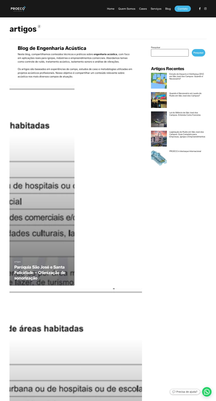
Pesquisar (155, 47)
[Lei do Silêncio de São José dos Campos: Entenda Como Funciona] (159, 120)
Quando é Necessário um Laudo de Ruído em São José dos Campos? (185, 94)
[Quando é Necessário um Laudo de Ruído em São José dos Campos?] (159, 101)
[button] (207, 392)
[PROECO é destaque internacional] (159, 159)
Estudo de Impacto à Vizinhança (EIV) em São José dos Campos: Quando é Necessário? (186, 76)
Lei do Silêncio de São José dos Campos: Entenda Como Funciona (185, 113)
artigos (17, 261)
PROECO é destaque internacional (185, 151)
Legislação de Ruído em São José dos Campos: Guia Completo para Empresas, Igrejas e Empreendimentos (187, 134)
